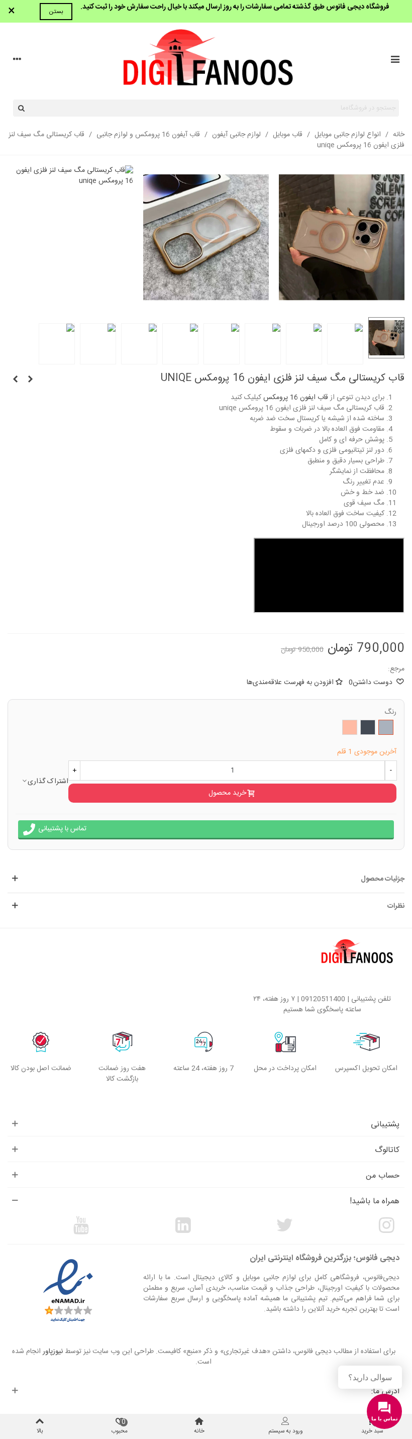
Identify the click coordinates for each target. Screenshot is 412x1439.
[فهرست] (394, 60)
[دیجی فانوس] (206, 61)
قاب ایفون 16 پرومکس (295, 398)
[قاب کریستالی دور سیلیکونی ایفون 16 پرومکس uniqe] (15, 380)
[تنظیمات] (17, 60)
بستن (56, 12)
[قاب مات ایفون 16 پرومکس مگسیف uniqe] (30, 380)
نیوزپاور (53, 1352)
